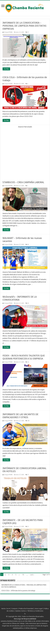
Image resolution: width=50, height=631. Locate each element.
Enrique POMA (8, 32)
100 (28, 420)
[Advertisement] (25, 153)
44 (28, 244)
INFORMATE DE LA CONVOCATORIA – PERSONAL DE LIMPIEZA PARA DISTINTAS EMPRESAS (24, 25)
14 (28, 362)
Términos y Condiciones (35, 611)
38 (28, 303)
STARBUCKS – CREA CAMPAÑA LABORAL (23, 182)
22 (28, 526)
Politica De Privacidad (26, 608)
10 (23, 575)
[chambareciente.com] (25, 8)
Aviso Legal (38, 608)
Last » (32, 575)
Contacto (14, 608)
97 (28, 32)
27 (28, 474)
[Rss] (25, 613)
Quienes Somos (20, 611)
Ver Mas (6, 69)
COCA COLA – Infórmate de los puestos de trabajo (18, 590)
